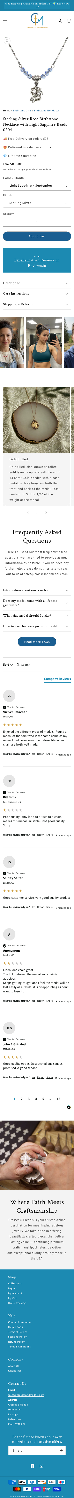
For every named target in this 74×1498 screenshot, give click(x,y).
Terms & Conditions (19, 1346)
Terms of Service (17, 1332)
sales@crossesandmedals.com (26, 1395)
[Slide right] (46, 512)
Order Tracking (17, 1303)
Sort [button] (6, 664)
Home (6, 110)
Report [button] (40, 753)
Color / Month (13, 178)
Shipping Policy (17, 1336)
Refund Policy (16, 1341)
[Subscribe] (61, 1450)
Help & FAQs (15, 1327)
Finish (7, 195)
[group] (37, 728)
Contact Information (20, 1322)
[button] (5, 20)
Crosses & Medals (24, 1496)
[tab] (57, 679)
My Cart (12, 1298)
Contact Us (14, 1370)
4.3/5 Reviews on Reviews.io (37, 263)
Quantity (8, 213)
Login (11, 1288)
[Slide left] (27, 512)
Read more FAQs (37, 641)
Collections (15, 1283)
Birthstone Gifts (22, 110)
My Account (15, 1293)
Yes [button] (33, 753)
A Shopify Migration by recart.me (49, 1496)
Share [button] (49, 753)
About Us (13, 1366)
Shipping (22, 169)
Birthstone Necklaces (47, 110)
